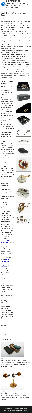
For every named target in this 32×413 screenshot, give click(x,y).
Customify (24, 410)
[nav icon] (30, 4)
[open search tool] (27, 4)
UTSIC (10, 18)
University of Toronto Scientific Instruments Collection (16, 4)
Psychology (4, 18)
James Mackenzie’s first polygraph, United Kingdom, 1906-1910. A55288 (7, 263)
